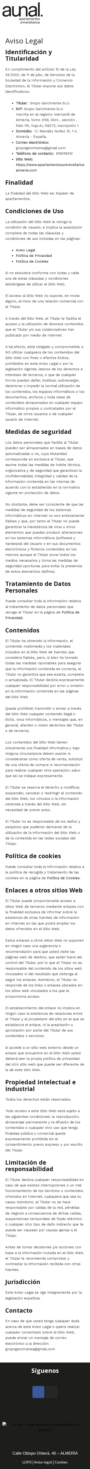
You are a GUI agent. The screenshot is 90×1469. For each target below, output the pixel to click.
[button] (84, 12)
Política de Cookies (32, 261)
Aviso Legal (25, 250)
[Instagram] (52, 1392)
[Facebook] (38, 1392)
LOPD (27, 1462)
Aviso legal (43, 1462)
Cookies (61, 1462)
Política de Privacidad (34, 256)
